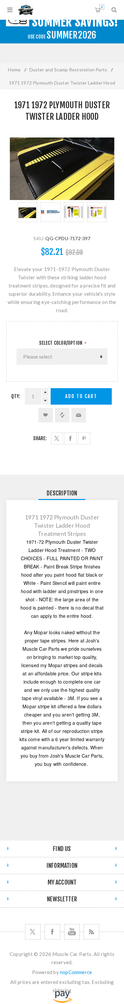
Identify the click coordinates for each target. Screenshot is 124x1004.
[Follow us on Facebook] (52, 932)
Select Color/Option (61, 343)
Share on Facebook (70, 438)
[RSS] (91, 932)
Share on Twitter (57, 438)
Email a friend (78, 415)
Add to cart (81, 396)
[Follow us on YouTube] (72, 932)
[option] (27, 212)
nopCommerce (76, 972)
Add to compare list (62, 415)
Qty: (16, 396)
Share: (40, 438)
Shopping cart (102, 7)
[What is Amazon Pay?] (62, 1001)
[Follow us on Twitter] (33, 932)
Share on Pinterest (84, 438)
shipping (62, 990)
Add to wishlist (45, 415)
